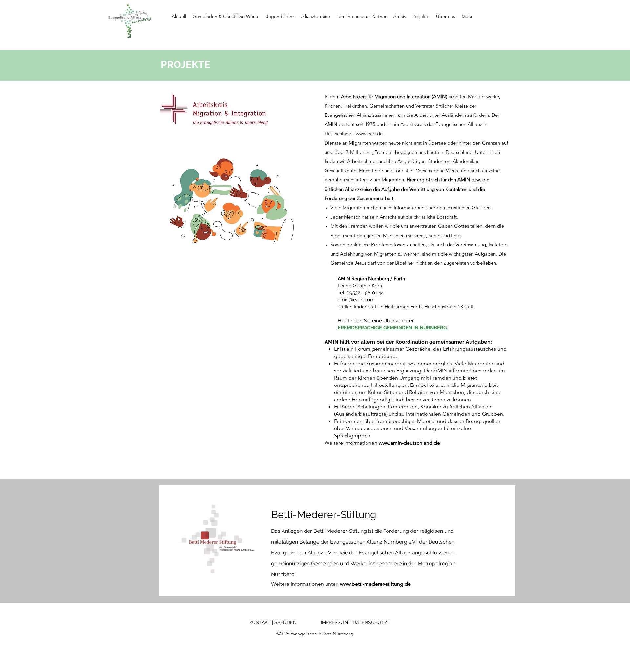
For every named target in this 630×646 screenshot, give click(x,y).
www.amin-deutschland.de (409, 443)
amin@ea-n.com (356, 299)
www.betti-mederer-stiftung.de (375, 584)
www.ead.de (369, 133)
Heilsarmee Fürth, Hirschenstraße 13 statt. (430, 306)
